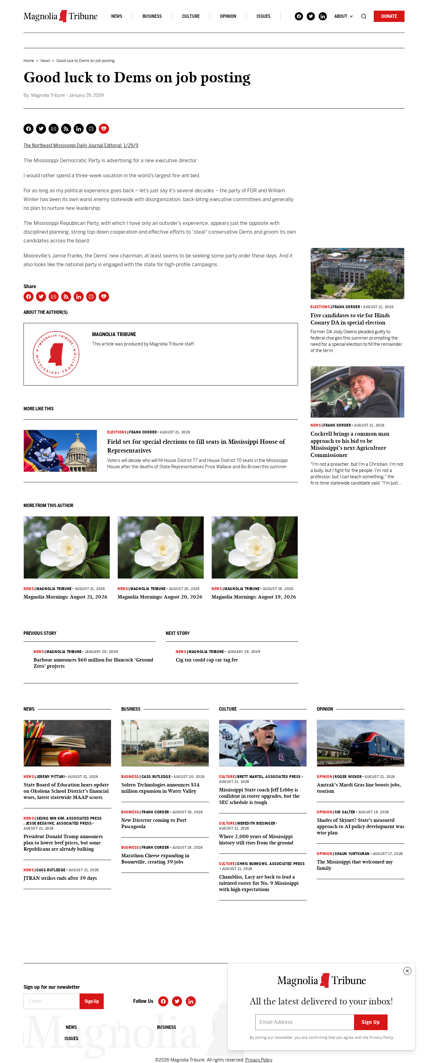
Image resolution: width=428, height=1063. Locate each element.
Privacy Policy (381, 1037)
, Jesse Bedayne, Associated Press (57, 823)
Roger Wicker (348, 777)
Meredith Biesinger (256, 823)
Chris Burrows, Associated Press (271, 864)
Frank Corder (143, 432)
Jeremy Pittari (50, 777)
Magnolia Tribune (54, 589)
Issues (263, 16)
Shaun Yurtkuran (352, 854)
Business (152, 16)
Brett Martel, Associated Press (269, 777)
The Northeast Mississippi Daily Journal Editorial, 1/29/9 (80, 145)
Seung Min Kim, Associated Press (69, 818)
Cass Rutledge (50, 870)
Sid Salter (345, 812)
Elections (117, 432)
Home (28, 61)
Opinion (228, 16)
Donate (389, 16)
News (116, 16)
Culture (191, 16)
